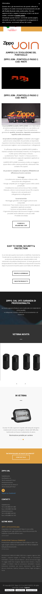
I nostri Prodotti (21, 281)
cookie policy (20, 15)
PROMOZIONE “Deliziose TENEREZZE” (14, 540)
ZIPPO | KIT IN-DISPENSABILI (11, 527)
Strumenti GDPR (31, 590)
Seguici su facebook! (9, 493)
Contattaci (21, 457)
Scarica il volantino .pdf (21, 224)
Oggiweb (27, 587)
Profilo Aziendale (21, 273)
